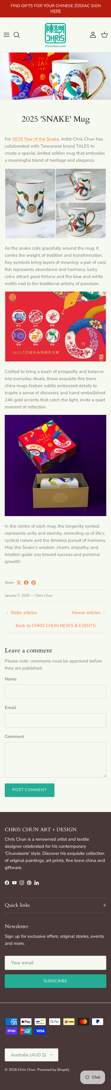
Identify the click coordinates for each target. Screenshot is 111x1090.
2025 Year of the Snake (35, 139)
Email (10, 708)
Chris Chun (27, 1069)
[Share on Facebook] (26, 582)
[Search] (19, 34)
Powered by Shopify (53, 1069)
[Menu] (6, 34)
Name (11, 679)
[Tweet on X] (19, 582)
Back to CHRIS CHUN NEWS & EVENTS (56, 626)
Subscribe (55, 981)
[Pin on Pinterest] (33, 582)
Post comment (29, 790)
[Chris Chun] (55, 34)
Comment (14, 736)
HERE (55, 11)
